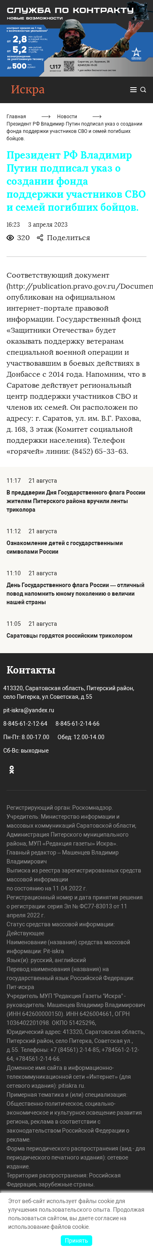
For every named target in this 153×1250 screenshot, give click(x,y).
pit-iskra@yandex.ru (28, 710)
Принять (76, 1240)
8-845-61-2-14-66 (77, 723)
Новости (67, 116)
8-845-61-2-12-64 (25, 723)
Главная (16, 116)
